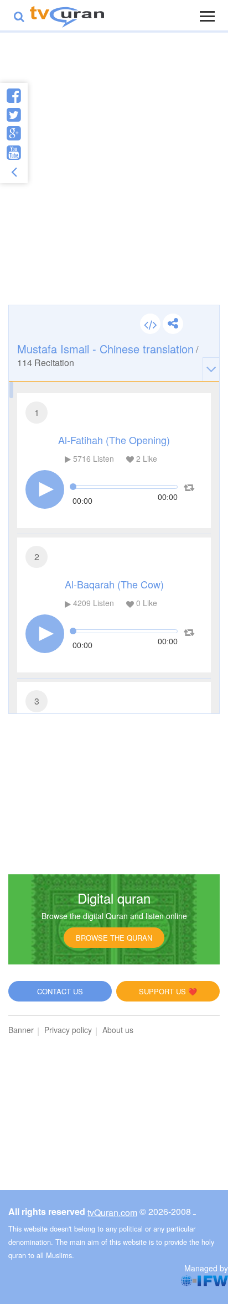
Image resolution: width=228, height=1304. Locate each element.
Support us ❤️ (168, 991)
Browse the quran (114, 937)
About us (117, 1029)
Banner (21, 1029)
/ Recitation (107, 355)
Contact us (60, 991)
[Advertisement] (114, 180)
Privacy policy (68, 1029)
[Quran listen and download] (67, 15)
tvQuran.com (112, 1212)
